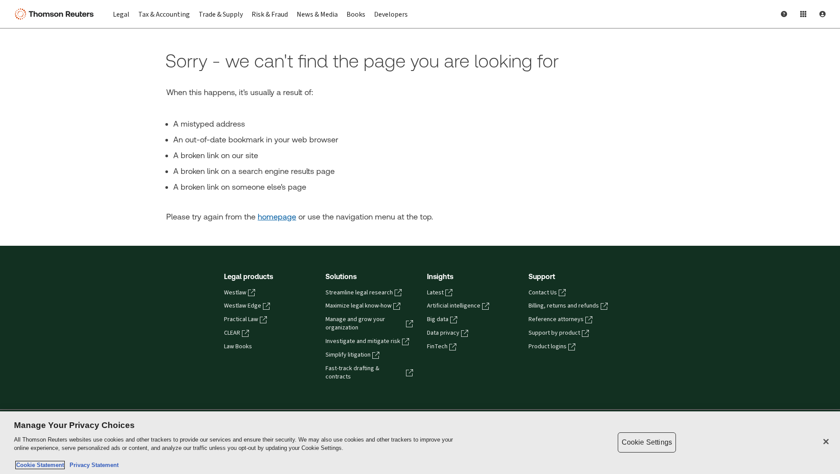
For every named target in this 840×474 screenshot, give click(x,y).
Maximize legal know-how (359, 306)
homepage (277, 216)
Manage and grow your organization (355, 323)
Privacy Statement (92, 465)
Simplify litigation (348, 355)
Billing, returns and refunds (563, 306)
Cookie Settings (647, 442)
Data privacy (443, 333)
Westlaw (235, 293)
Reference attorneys (556, 319)
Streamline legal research (359, 293)
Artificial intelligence (453, 306)
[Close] (826, 441)
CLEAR (232, 333)
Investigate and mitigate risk (363, 341)
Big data (437, 319)
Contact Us (542, 293)
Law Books (238, 346)
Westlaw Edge (242, 306)
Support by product (554, 333)
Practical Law (241, 319)
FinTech (437, 346)
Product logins (547, 346)
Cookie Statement (40, 465)
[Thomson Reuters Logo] (56, 14)
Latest (435, 293)
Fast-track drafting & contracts (352, 372)
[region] (420, 442)
